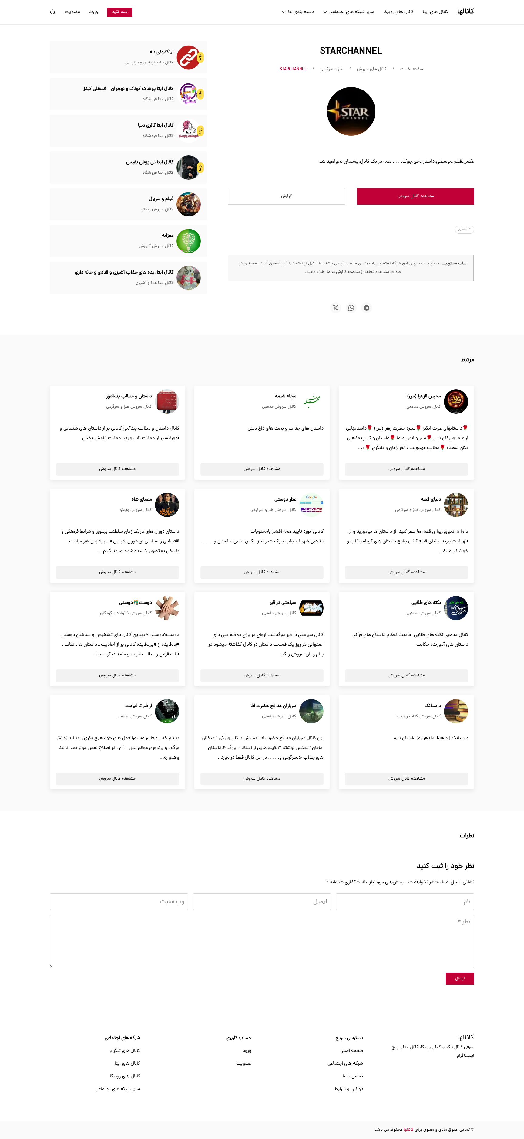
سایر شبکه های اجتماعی (117, 1089)
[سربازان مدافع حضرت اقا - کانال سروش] (311, 711)
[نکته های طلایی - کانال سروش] (456, 608)
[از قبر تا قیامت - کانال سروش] (167, 711)
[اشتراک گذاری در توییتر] (335, 307)
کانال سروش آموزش (156, 246)
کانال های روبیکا (398, 12)
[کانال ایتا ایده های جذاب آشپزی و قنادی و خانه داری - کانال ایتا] (188, 278)
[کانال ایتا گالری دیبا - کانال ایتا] (188, 131)
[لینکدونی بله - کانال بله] (188, 57)
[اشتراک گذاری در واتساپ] (351, 307)
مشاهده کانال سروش (416, 196)
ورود (93, 12)
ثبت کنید (119, 12)
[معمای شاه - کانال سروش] (167, 505)
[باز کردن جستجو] (53, 12)
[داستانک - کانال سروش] (456, 711)
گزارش (286, 196)
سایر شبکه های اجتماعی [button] (351, 12)
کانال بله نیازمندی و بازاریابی (149, 62)
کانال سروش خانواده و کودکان (126, 613)
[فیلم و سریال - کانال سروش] (188, 204)
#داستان (464, 230)
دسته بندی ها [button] (301, 12)
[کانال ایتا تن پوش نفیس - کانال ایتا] (188, 168)
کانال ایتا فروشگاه (158, 99)
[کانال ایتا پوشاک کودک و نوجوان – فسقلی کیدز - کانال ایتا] (188, 94)
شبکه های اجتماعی (345, 1063)
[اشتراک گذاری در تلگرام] (366, 307)
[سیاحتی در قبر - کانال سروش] (311, 608)
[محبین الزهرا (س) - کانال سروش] (456, 402)
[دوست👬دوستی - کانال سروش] (167, 608)
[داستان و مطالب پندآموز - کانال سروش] (167, 402)
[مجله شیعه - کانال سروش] (311, 402)
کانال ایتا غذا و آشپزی (154, 283)
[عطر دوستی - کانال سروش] (311, 505)
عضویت (72, 12)
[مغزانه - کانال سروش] (188, 241)
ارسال (460, 978)
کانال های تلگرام (125, 1051)
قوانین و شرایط (348, 1089)
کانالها (465, 1038)
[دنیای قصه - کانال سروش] (456, 505)
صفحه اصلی (351, 1051)
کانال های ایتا (435, 12)
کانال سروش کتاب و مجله (418, 716)
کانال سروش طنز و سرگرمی (129, 407)
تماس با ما (353, 1076)
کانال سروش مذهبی (424, 407)
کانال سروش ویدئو (157, 209)
